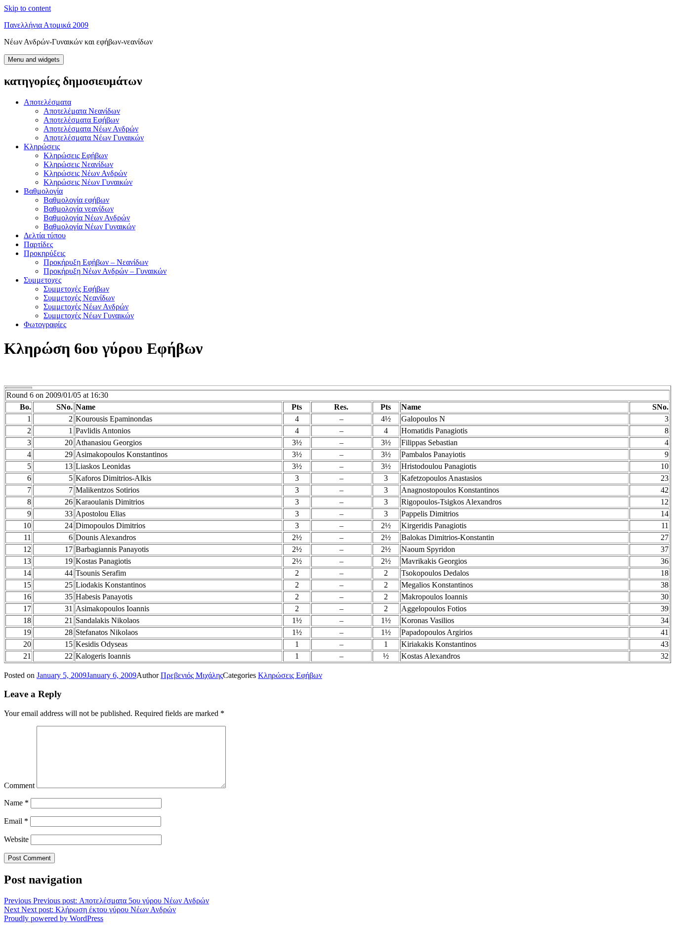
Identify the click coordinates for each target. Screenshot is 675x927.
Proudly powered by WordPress (53, 918)
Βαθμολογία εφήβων (76, 200)
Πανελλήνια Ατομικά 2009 (46, 25)
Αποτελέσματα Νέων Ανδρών (90, 129)
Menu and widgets (34, 59)
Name (16, 803)
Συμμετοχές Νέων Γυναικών (88, 315)
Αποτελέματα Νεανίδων (81, 111)
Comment (19, 785)
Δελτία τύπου (45, 235)
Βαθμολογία (43, 191)
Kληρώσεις (42, 146)
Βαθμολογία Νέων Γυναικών (89, 226)
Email (16, 821)
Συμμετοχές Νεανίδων (79, 298)
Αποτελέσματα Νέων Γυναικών (93, 137)
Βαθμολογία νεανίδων (78, 209)
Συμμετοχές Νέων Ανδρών (85, 306)
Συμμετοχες (42, 280)
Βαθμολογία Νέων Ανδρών (86, 217)
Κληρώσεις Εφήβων (75, 155)
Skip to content (27, 8)
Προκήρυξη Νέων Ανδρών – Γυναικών (105, 271)
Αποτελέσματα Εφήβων (81, 120)
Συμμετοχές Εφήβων (76, 289)
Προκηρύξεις (44, 253)
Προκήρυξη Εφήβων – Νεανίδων (95, 262)
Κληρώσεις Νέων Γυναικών (87, 182)
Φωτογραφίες (45, 324)
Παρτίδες (38, 244)
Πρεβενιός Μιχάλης (192, 675)
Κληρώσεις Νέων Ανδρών (85, 173)
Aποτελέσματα (47, 102)
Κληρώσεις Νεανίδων (78, 164)
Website (16, 839)
